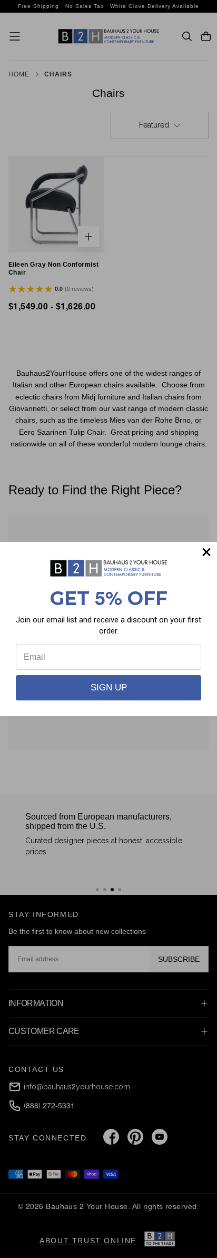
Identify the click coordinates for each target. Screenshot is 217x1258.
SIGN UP (109, 687)
